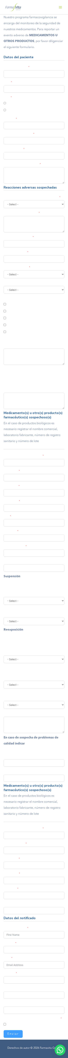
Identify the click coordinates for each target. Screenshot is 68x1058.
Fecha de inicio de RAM (17, 237)
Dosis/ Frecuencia (14, 546)
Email (7, 958)
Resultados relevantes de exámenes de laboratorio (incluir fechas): (33, 343)
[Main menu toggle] (60, 7)
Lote (6, 516)
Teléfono (9, 943)
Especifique (10, 713)
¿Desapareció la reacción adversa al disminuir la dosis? (32, 591)
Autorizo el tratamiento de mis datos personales (31, 1018)
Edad (7, 82)
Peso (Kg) (9, 119)
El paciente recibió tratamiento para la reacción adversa (31, 695)
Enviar (13, 1034)
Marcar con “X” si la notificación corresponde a (31, 197)
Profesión (9, 973)
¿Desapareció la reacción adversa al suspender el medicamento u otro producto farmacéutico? (32, 611)
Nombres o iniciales (15, 67)
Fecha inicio (11, 501)
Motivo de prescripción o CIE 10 (23, 561)
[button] (60, 1050)
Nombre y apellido (15, 928)
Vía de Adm (10, 471)
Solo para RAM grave (16, 298)
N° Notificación (13, 1003)
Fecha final (10, 531)
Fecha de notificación (16, 988)
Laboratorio (10, 486)
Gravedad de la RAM (16, 267)
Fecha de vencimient (16, 771)
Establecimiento (13, 149)
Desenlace (10, 283)
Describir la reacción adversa (20, 213)
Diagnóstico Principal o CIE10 (21, 164)
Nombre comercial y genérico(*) (22, 456)
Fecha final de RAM (15, 252)
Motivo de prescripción (17, 904)
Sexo (6, 97)
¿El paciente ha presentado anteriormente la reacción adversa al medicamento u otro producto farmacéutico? (33, 647)
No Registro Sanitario (16, 756)
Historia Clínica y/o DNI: (18, 134)
